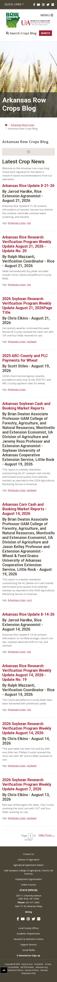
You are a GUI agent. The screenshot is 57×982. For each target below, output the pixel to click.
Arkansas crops (17, 223)
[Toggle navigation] (28, 152)
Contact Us (28, 854)
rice (29, 223)
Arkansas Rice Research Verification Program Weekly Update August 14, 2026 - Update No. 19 (26, 673)
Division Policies (32, 970)
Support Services (28, 944)
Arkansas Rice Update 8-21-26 (28, 185)
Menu (45, 15)
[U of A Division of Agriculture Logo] (35, 22)
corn (29, 600)
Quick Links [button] (13, 4)
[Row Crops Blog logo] (7, 20)
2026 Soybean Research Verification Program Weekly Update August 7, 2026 (26, 784)
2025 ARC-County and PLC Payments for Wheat (25, 358)
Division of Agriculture (28, 859)
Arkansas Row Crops (22, 125)
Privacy (48, 964)
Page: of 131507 (28, 837)
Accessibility (13, 967)
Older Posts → (46, 835)
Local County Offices (28, 928)
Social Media (28, 950)
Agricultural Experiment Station (28, 865)
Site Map (44, 970)
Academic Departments (28, 933)
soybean (31, 341)
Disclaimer (38, 964)
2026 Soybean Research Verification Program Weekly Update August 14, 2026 (26, 728)
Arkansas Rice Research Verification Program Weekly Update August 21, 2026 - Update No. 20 (26, 244)
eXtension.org (42, 967)
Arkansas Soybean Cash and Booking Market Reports (26, 405)
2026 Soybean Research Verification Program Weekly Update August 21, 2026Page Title (27, 306)
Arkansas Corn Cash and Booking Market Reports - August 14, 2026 (24, 509)
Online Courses (28, 884)
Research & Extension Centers (28, 939)
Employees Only (28, 973)
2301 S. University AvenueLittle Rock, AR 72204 (28, 897)
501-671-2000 (32, 902)
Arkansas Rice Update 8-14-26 (28, 614)
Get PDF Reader (27, 967)
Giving (28, 911)
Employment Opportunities (28, 879)
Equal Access (27, 964)
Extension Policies (15, 970)
